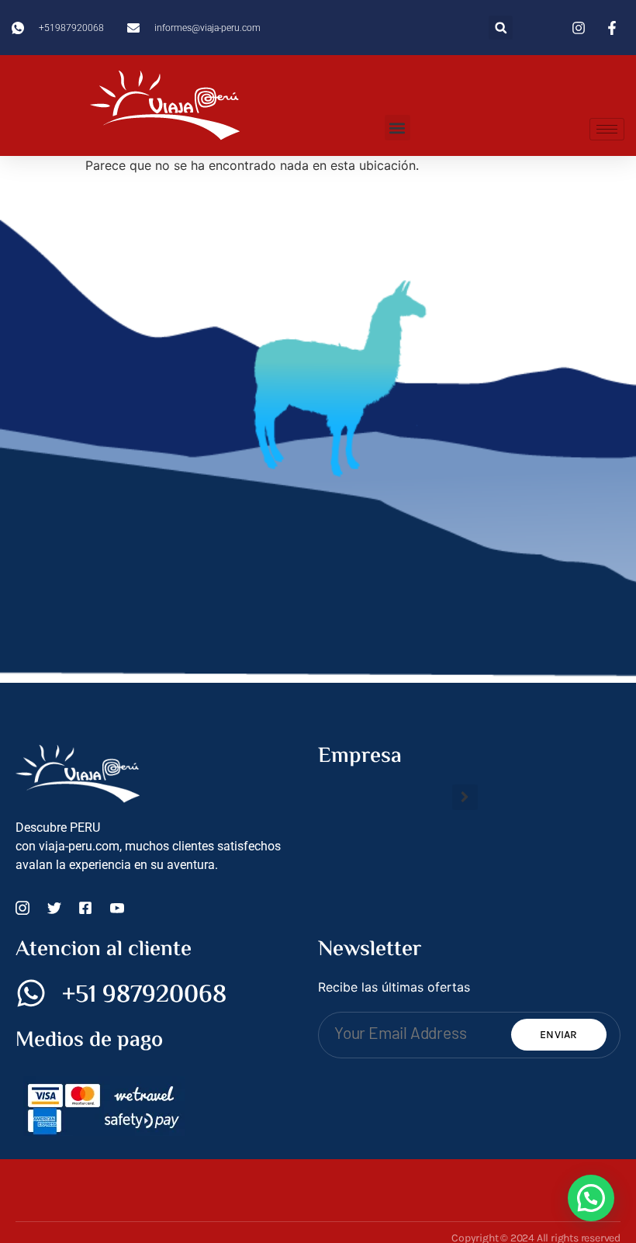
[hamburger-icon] (606, 129)
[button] (501, 28)
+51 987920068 (144, 995)
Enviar (559, 1034)
